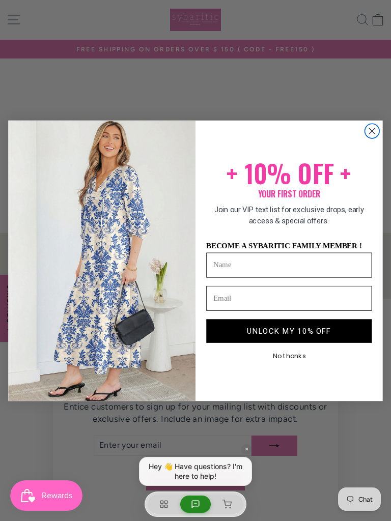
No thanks (289, 356)
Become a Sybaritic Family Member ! (284, 245)
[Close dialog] (372, 131)
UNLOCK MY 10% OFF (289, 330)
